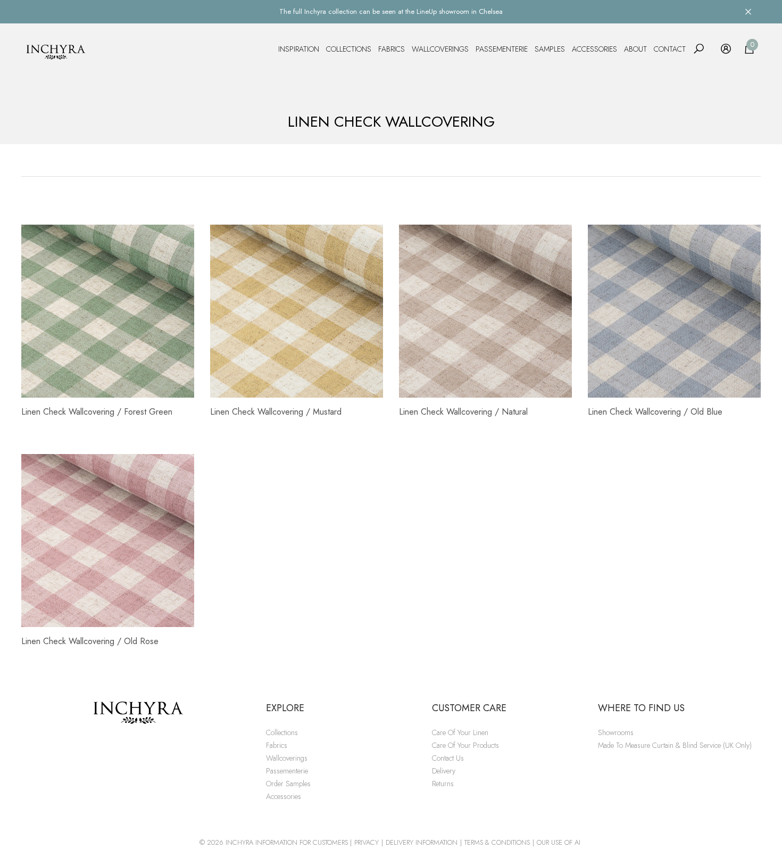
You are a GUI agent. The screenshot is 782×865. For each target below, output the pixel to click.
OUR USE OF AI (558, 842)
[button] (699, 49)
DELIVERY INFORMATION (421, 842)
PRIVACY (366, 842)
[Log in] (726, 49)
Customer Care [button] (469, 708)
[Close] (748, 11)
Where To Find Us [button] (641, 708)
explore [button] (285, 708)
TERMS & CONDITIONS (497, 842)
